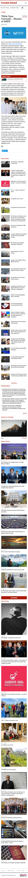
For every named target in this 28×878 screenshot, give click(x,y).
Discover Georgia (5, 7)
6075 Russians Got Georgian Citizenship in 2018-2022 (13, 862)
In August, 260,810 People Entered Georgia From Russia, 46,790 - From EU (19, 236)
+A (26, 16)
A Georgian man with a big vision (18, 207)
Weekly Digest (11, 870)
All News (25, 413)
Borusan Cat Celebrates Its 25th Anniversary (11, 817)
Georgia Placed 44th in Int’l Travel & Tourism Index (12, 569)
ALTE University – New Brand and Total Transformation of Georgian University (15, 79)
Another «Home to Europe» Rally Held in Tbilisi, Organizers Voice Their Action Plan (18, 332)
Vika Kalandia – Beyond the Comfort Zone (10, 637)
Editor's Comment (21, 870)
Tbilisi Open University (15, 44)
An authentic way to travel (17, 198)
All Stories (14, 383)
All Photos (24, 438)
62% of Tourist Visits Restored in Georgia (10, 551)
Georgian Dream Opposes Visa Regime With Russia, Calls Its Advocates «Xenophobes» (18, 288)
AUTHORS (14, 598)
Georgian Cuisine (14, 7)
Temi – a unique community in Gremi (9, 720)
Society (3, 870)
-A (23, 16)
